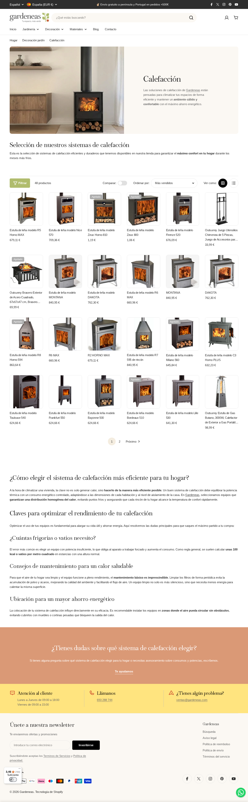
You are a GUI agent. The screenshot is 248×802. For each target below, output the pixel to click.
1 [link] (112, 441)
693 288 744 (104, 700)
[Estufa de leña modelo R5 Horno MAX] (26, 209)
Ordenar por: (141, 183)
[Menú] (19, 769)
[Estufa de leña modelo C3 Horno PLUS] (221, 334)
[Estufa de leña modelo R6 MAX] (143, 271)
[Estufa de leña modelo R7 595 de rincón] (143, 334)
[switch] (13, 779)
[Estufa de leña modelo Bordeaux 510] (143, 391)
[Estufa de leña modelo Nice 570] (65, 209)
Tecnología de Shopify (49, 791)
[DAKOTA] (221, 271)
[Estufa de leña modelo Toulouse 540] (26, 391)
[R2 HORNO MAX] (104, 334)
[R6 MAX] (65, 334)
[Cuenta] (226, 17)
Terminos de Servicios (56, 755)
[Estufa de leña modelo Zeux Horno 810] (104, 209)
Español (15, 4)
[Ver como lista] (233, 183)
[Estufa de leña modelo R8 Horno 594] (26, 334)
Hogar (13, 40)
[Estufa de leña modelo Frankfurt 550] (65, 391)
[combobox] (124, 17)
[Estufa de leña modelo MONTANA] (65, 271)
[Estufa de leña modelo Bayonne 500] (104, 391)
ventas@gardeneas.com (192, 700)
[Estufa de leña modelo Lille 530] (182, 391)
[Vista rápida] (37, 201)
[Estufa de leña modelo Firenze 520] (182, 209)
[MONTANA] (182, 271)
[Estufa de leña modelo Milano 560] (182, 334)
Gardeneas (193, 90)
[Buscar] (191, 17)
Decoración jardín (33, 40)
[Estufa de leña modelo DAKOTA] (104, 271)
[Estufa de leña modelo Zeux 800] (143, 209)
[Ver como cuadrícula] (222, 183)
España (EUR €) (42, 4)
